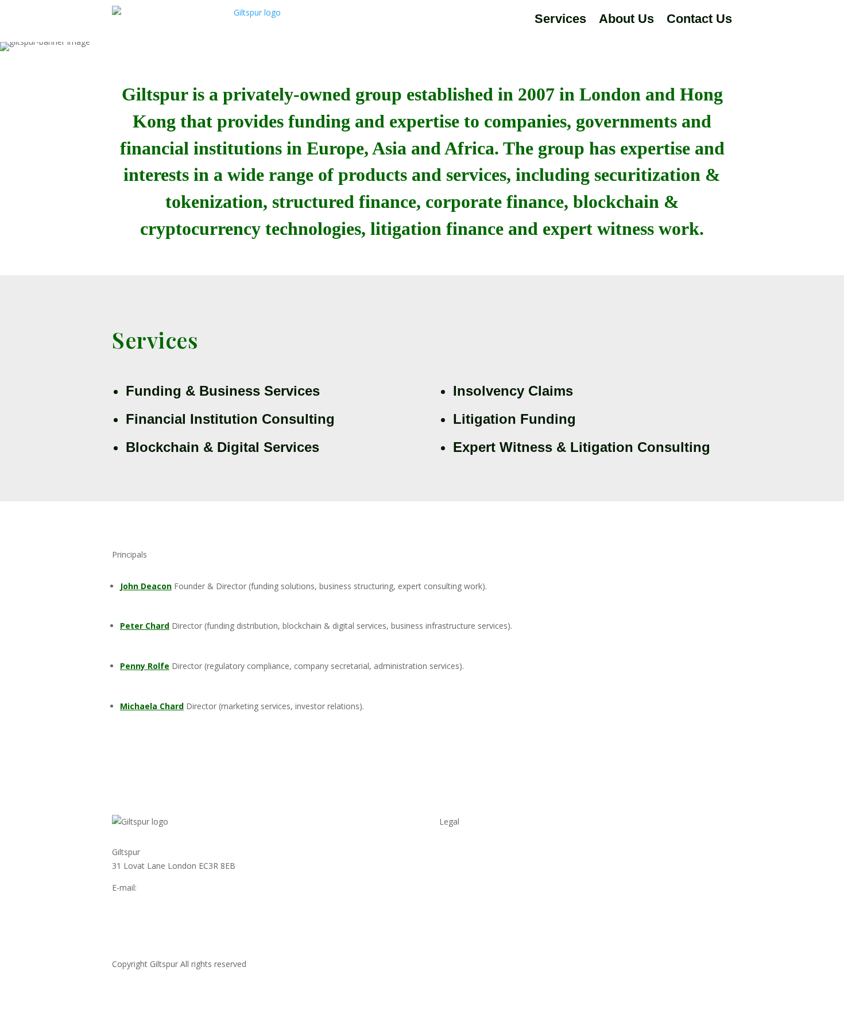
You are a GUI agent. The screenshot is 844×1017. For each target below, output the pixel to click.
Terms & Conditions (476, 873)
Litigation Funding (514, 419)
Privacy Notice (466, 851)
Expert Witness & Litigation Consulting (581, 447)
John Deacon (146, 586)
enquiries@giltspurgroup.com (193, 887)
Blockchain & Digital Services (222, 447)
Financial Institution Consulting (230, 419)
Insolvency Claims (513, 391)
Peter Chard (144, 625)
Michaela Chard (152, 706)
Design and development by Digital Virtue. (654, 963)
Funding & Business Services (223, 391)
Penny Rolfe (144, 665)
